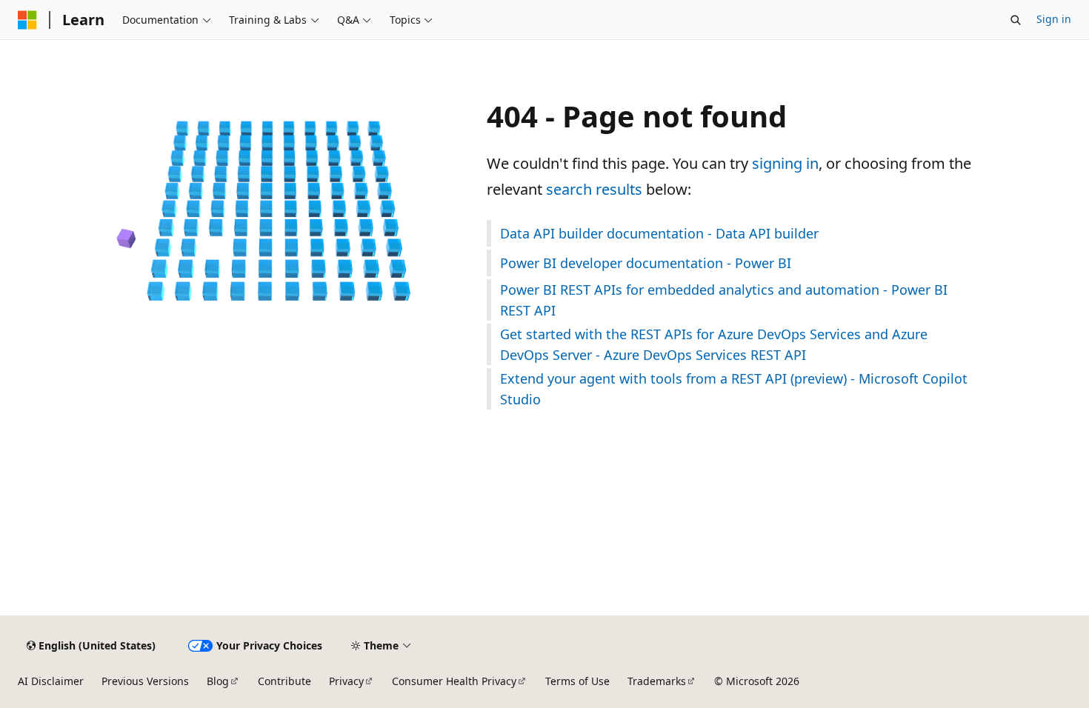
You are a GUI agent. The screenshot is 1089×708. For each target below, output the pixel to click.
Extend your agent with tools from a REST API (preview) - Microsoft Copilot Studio (734, 389)
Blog (218, 681)
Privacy (346, 681)
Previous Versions (145, 681)
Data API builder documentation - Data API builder (659, 233)
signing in (785, 163)
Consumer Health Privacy (454, 681)
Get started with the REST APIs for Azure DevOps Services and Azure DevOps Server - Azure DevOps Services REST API (714, 344)
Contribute (284, 681)
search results (594, 189)
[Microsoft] (27, 20)
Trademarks (656, 681)
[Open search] (1015, 20)
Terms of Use (577, 681)
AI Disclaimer (51, 681)
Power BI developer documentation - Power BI (645, 263)
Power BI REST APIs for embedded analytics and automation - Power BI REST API (724, 300)
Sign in (1053, 19)
